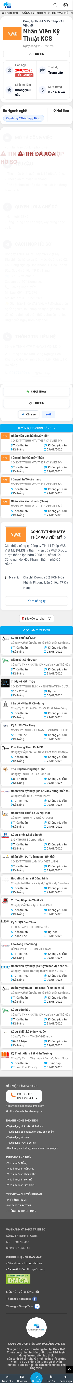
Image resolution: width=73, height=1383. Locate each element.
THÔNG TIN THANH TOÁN (21, 1211)
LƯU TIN (38, 54)
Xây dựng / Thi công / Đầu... (24, 118)
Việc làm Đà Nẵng (17, 1163)
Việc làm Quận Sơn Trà (19, 1179)
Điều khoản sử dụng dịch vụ (25, 1263)
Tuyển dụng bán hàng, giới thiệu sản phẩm (30, 1131)
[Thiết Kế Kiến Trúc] (5, 683)
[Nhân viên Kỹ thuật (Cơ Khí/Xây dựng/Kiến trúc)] (5, 792)
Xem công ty (37, 601)
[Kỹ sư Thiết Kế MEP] (5, 638)
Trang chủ (11, 12)
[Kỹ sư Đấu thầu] (5, 1010)
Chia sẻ (31, 414)
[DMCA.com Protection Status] (18, 1278)
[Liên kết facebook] (35, 1298)
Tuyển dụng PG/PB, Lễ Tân (21, 1142)
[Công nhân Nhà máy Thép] (5, 458)
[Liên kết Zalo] (37, 1306)
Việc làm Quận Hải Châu (20, 1168)
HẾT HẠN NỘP (24, 75)
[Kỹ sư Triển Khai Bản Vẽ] (5, 835)
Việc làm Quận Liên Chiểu (21, 1185)
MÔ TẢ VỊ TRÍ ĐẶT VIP (19, 1205)
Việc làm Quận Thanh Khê (21, 1174)
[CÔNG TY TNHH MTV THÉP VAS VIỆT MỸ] (12, 34)
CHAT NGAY (38, 391)
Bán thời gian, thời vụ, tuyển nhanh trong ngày (32, 1148)
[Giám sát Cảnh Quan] (5, 660)
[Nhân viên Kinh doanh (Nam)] (5, 502)
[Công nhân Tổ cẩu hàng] (5, 480)
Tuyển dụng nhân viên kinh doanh (25, 1126)
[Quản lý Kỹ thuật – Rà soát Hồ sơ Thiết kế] (5, 988)
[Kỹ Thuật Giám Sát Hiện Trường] (5, 1055)
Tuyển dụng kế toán (18, 1137)
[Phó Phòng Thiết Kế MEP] (5, 748)
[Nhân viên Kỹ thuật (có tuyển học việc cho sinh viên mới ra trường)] (5, 968)
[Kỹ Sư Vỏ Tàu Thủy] (5, 726)
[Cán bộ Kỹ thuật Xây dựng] (5, 704)
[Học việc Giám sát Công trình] (5, 880)
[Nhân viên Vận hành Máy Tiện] (5, 436)
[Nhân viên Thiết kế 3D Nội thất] (5, 813)
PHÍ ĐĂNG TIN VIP (17, 1200)
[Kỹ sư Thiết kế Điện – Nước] (5, 1032)
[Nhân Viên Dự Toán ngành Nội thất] (5, 857)
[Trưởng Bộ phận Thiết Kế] (5, 901)
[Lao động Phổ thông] (5, 946)
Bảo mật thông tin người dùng (26, 1269)
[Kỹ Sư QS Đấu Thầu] (5, 921)
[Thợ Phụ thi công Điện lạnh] (5, 770)
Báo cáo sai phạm (37, 618)
